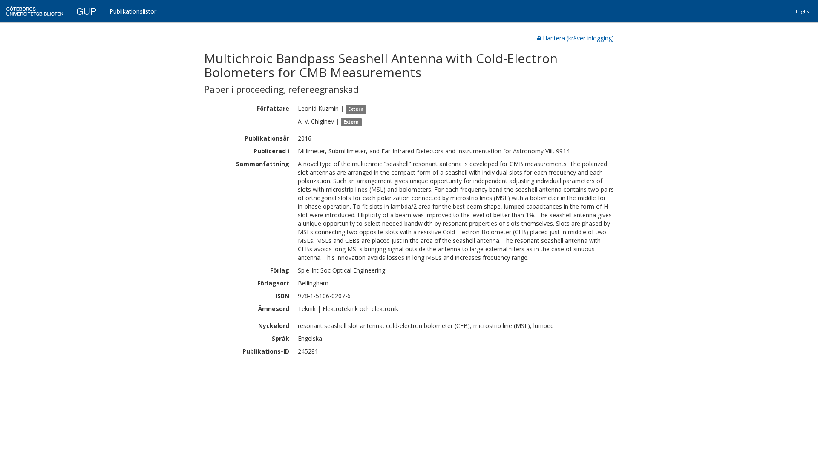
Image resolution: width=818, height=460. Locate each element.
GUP (86, 10)
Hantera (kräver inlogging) (578, 38)
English (804, 11)
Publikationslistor (132, 11)
